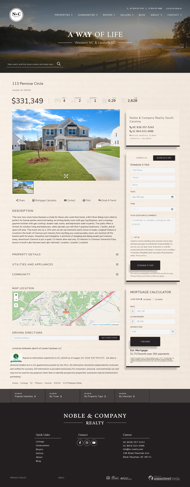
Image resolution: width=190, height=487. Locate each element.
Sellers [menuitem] (125, 15)
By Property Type (93, 396)
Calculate (145, 341)
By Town (54, 396)
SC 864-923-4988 (155, 8)
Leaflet (94, 325)
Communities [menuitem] (86, 15)
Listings (24, 383)
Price (132, 307)
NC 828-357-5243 (137, 8)
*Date (132, 192)
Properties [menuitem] (62, 15)
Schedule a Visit (164, 158)
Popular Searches (24, 396)
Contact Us (135, 139)
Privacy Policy (141, 255)
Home (15, 383)
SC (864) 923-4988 (134, 445)
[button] (57, 63)
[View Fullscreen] (16, 305)
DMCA (61, 478)
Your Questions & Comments (143, 215)
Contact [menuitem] (173, 15)
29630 (57, 383)
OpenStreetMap (105, 325)
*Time (132, 204)
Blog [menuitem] (142, 15)
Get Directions (109, 338)
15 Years (158, 299)
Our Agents (146, 139)
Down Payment (137, 317)
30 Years (147, 299)
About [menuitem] (155, 15)
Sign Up (178, 8)
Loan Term (135, 299)
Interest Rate (136, 327)
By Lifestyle (125, 396)
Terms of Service (152, 276)
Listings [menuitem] (40, 441)
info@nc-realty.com (133, 449)
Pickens (38, 383)
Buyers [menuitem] (108, 15)
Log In (169, 8)
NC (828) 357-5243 (134, 442)
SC (31, 383)
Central (48, 383)
